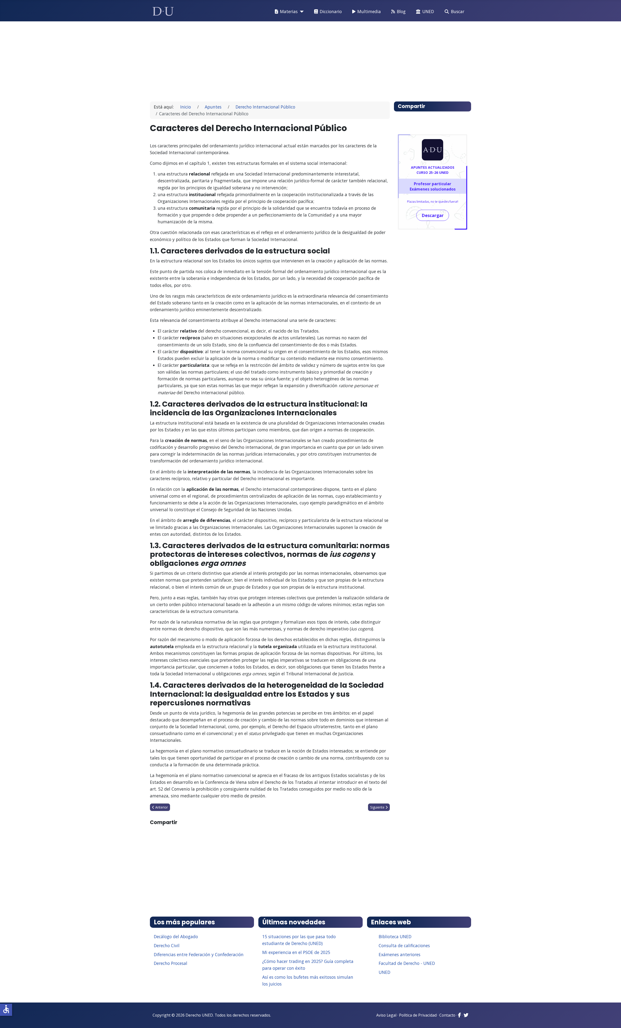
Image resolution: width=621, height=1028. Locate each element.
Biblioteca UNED (395, 936)
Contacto (447, 1015)
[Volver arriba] (612, 1018)
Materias (289, 11)
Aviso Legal (386, 1015)
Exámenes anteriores (399, 954)
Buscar (457, 11)
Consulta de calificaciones (404, 945)
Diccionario (331, 11)
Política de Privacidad (418, 1015)
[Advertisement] (299, 59)
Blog (401, 11)
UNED (428, 11)
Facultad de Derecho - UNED (407, 963)
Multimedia (369, 11)
